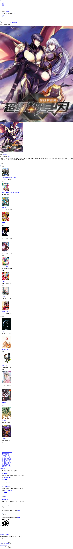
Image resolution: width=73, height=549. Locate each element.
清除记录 (7, 11)
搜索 (10, 22)
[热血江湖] (6, 400)
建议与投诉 (6, 534)
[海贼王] (5, 220)
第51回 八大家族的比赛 (8, 490)
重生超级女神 (6, 486)
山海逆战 (4, 207)
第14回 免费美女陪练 (7, 459)
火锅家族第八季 (5, 349)
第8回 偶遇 (5, 453)
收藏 (1, 543)
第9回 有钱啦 (6, 454)
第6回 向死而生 (6, 451)
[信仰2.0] (6, 382)
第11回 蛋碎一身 (6, 456)
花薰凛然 (4, 296)
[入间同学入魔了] (5, 265)
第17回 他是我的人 (7, 462)
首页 (3, 2)
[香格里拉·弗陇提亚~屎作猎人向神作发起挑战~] (5, 190)
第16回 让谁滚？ (6, 461)
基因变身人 (5, 492)
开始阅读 (3, 543)
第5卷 (5, 496)
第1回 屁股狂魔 (6, 445)
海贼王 (3, 222)
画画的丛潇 (5, 154)
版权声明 (9, 534)
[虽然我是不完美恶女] (5, 309)
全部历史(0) (4, 15)
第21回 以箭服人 (6, 466)
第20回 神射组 (6, 465)
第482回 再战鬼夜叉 (7, 477)
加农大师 (4, 420)
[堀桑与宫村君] (6, 364)
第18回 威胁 (6, 463)
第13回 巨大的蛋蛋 (7, 458)
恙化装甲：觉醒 (5, 251)
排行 (3, 4)
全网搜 (16, 22)
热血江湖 (4, 402)
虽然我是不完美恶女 (6, 311)
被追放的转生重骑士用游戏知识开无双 (9, 177)
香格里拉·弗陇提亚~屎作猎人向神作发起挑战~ (10, 192)
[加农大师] (6, 418)
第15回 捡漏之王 (6, 460)
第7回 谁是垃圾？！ (7, 452)
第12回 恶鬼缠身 (6, 457)
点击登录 (13, 13)
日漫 (3, 5)
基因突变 (4, 479)
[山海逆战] (5, 205)
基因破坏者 (5, 499)
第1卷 (5, 503)
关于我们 (2, 534)
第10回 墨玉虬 (6, 455)
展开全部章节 (2, 468)
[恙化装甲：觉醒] (5, 250)
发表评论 (18, 510)
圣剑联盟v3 (4, 438)
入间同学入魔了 (5, 266)
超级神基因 (5, 473)
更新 (3, 3)
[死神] (5, 235)
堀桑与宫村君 (4, 365)
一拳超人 (4, 281)
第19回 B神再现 (6, 464)
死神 (3, 331)
